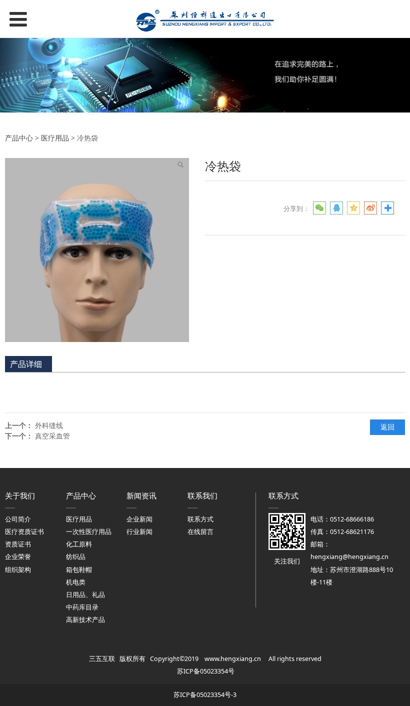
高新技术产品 (85, 620)
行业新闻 (139, 532)
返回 (387, 427)
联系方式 (201, 519)
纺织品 (76, 556)
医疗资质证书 (24, 532)
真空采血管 (52, 435)
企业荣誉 (18, 556)
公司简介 (18, 519)
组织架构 (18, 570)
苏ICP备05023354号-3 (205, 694)
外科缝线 (49, 425)
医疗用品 (55, 137)
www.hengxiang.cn (232, 658)
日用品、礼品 (85, 594)
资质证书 (18, 544)
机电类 (76, 582)
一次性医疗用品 (89, 532)
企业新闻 (139, 519)
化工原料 (79, 544)
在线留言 (201, 532)
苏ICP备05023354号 (205, 671)
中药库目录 (82, 607)
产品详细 (26, 364)
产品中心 (19, 137)
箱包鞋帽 (79, 570)
